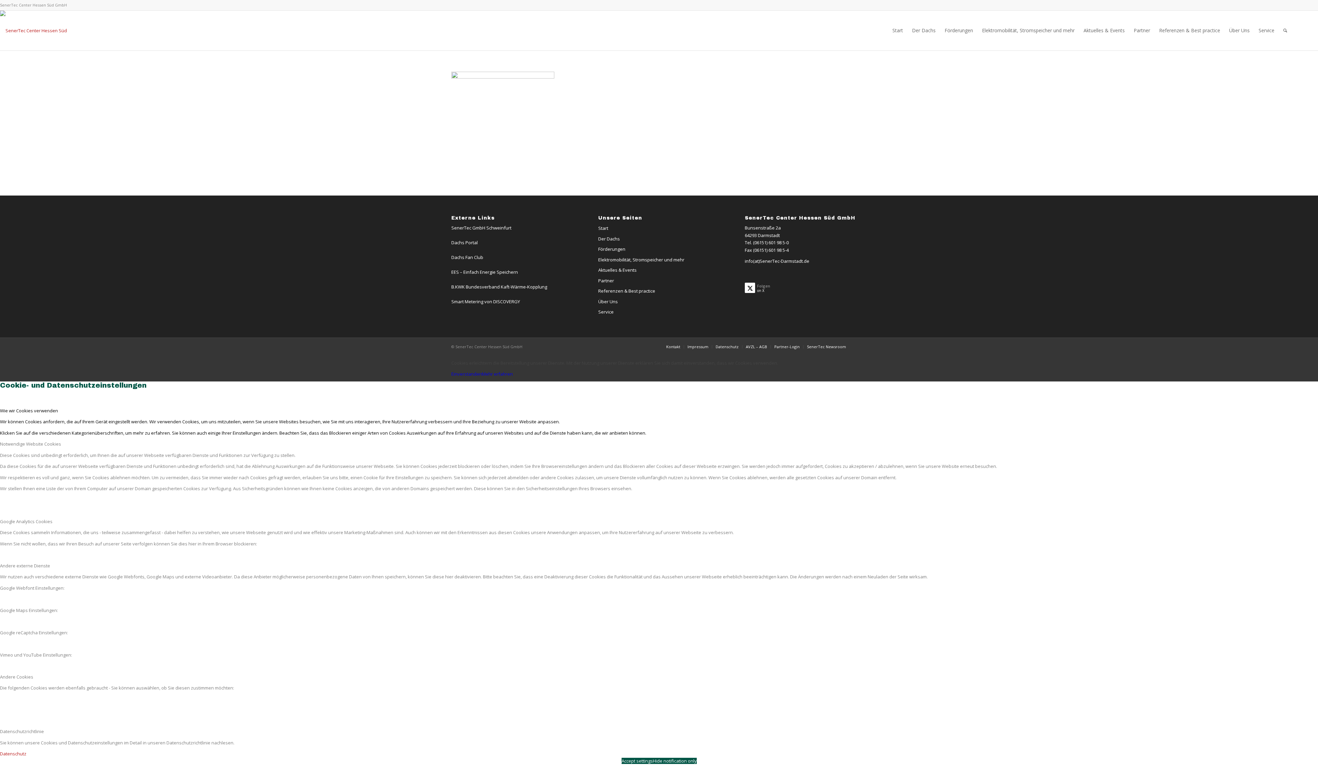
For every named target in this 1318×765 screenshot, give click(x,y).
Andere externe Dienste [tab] (25, 566)
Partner (606, 281)
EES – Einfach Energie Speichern (484, 272)
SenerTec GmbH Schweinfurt (481, 228)
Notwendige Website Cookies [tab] (30, 444)
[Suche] (1285, 30)
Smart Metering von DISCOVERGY (485, 301)
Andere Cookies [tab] (16, 677)
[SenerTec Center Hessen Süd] (33, 30)
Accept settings (637, 761)
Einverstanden (466, 374)
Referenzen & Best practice (626, 291)
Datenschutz (13, 754)
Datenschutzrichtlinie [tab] (22, 731)
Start (603, 228)
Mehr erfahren (497, 374)
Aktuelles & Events (617, 270)
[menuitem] (897, 30)
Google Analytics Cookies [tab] (26, 521)
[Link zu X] (1286, 5)
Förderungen (611, 249)
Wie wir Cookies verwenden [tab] (29, 411)
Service (606, 312)
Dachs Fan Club (467, 257)
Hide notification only (675, 761)
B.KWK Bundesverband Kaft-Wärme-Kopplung (499, 287)
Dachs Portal (464, 242)
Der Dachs (609, 239)
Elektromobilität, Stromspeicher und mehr (641, 260)
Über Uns (608, 301)
